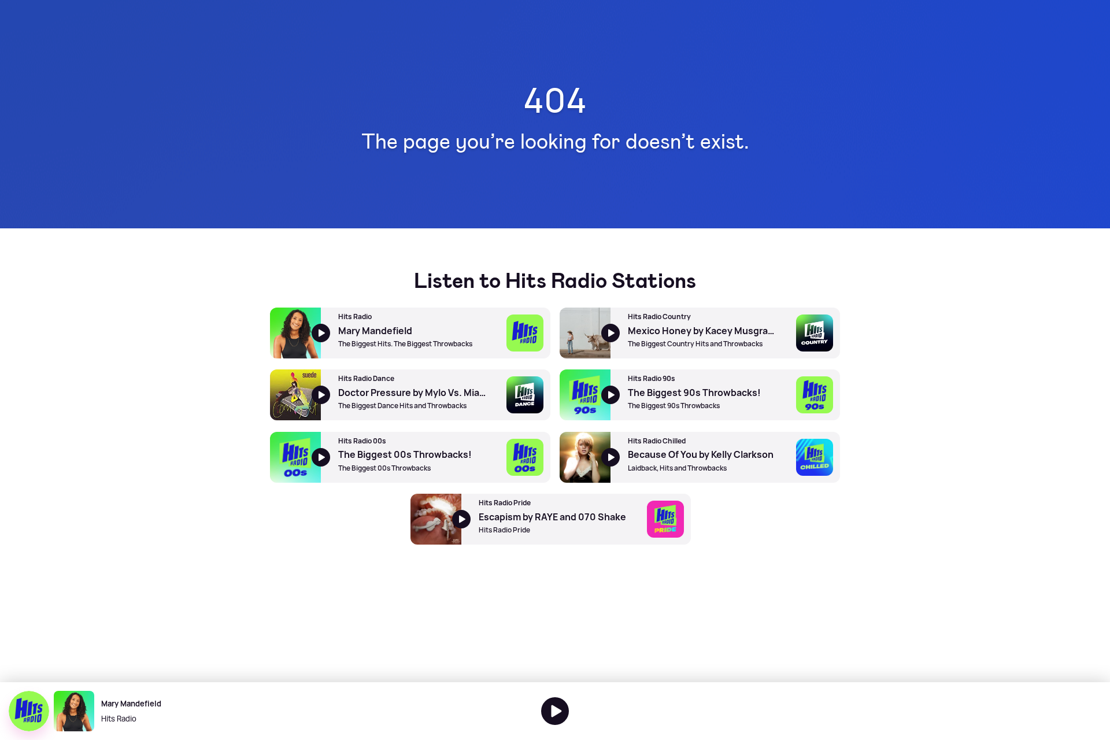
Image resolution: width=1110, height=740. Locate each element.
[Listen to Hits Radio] (555, 711)
